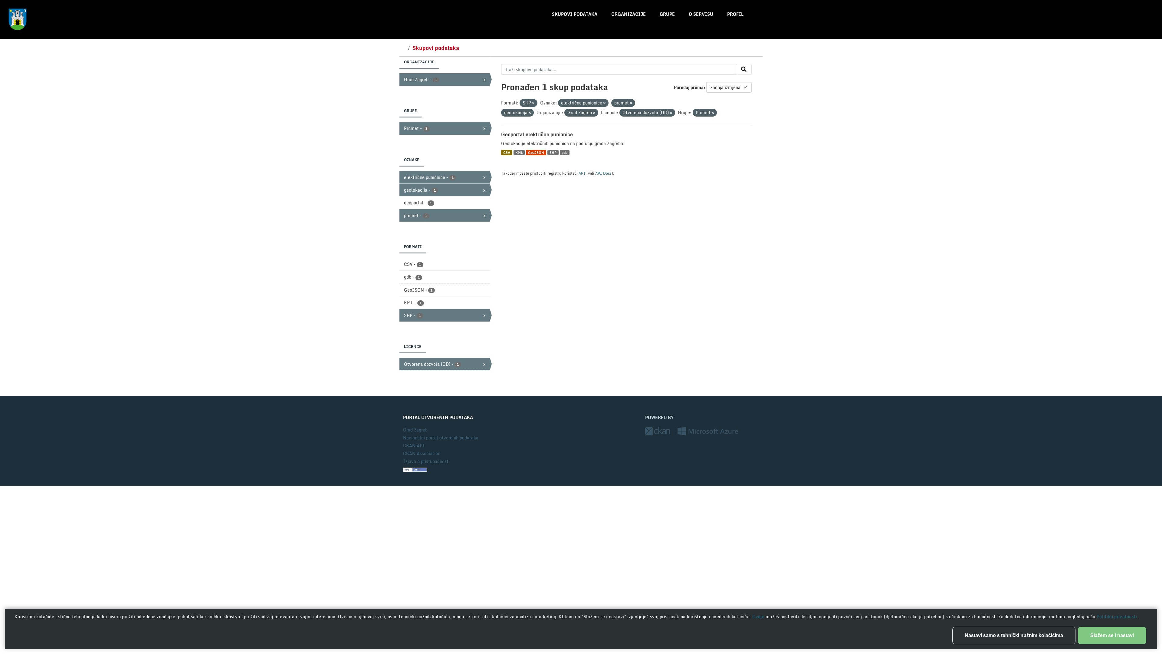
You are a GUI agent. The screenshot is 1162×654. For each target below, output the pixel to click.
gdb (564, 152)
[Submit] (744, 69)
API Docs (603, 173)
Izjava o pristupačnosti (426, 461)
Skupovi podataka (574, 14)
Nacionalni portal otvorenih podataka (440, 437)
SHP (553, 152)
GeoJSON (536, 152)
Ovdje (759, 616)
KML (519, 152)
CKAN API (414, 445)
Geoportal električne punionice (537, 134)
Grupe (667, 14)
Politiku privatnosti (1117, 616)
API (582, 173)
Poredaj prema (689, 87)
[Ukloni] (533, 103)
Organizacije (628, 14)
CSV (506, 152)
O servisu (701, 14)
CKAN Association (421, 453)
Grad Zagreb (415, 429)
